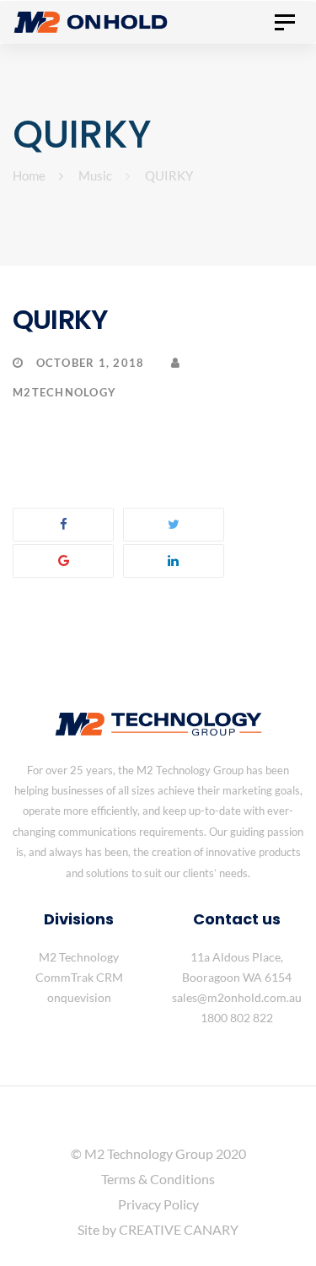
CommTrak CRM (79, 977)
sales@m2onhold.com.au (237, 997)
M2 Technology (79, 957)
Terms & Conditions (158, 1179)
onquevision (79, 997)
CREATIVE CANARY (178, 1229)
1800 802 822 (237, 1017)
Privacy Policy (158, 1204)
